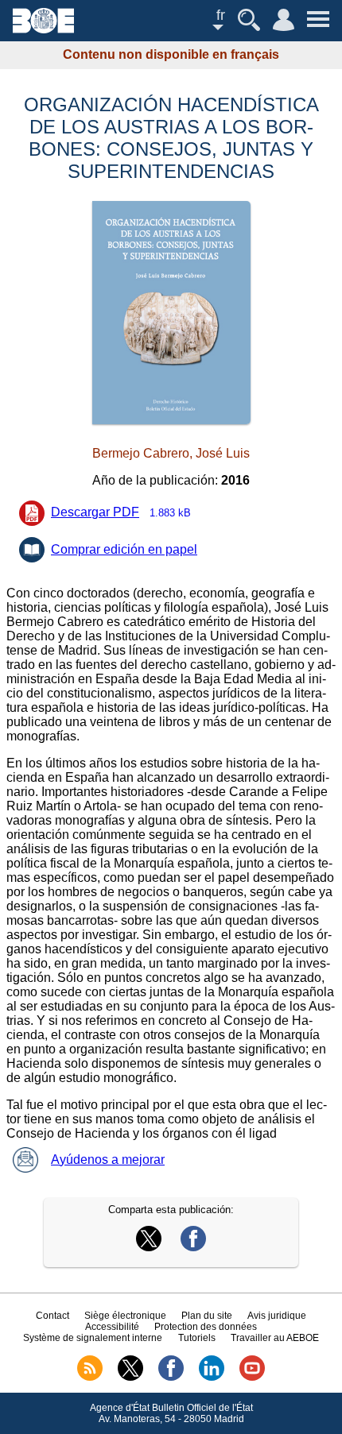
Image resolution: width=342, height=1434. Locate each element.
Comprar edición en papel (124, 549)
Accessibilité (112, 1326)
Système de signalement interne (92, 1337)
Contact (52, 1315)
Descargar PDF (121, 512)
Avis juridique (276, 1315)
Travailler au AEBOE (275, 1337)
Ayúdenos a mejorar (108, 1159)
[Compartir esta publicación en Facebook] (193, 1247)
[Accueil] (43, 29)
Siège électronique (125, 1315)
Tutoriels (197, 1337)
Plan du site (206, 1315)
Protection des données (205, 1326)
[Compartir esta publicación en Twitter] (148, 1247)
